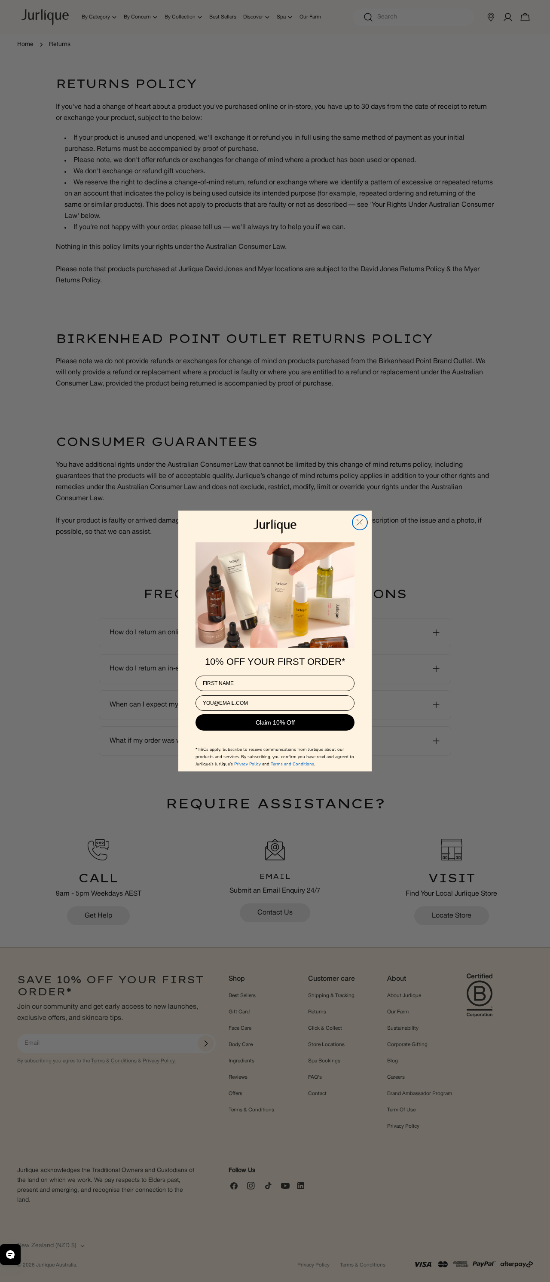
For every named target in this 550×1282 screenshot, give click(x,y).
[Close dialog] (359, 522)
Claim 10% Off (275, 722)
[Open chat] (10, 1254)
